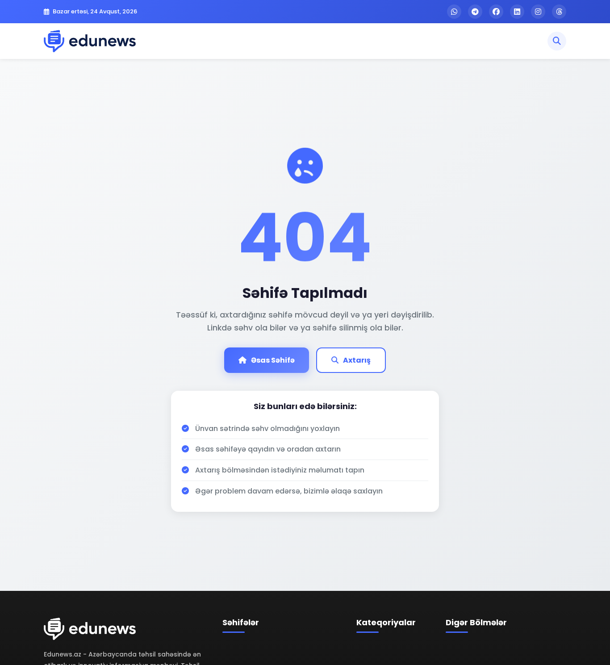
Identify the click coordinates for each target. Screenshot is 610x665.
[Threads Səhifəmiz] (559, 11)
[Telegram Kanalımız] (475, 11)
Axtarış (357, 360)
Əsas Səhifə (273, 360)
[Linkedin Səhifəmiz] (517, 11)
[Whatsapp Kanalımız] (454, 11)
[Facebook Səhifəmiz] (496, 11)
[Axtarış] (556, 41)
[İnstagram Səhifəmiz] (538, 11)
